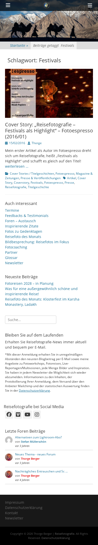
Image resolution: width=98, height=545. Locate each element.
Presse (69, 182)
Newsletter (14, 262)
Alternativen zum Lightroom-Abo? (38, 437)
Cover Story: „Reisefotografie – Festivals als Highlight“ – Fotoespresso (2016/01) (49, 130)
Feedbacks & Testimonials (26, 215)
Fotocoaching (16, 247)
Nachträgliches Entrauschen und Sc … (41, 471)
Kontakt (11, 512)
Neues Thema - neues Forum (35, 454)
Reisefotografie (15, 187)
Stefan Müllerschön (33, 441)
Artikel (71, 178)
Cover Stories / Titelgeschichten (32, 173)
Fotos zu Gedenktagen (23, 231)
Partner (11, 252)
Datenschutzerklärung (34, 390)
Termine (12, 210)
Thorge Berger (30, 458)
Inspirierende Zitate (21, 226)
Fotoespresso (65, 173)
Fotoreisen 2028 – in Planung (29, 283)
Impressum (14, 502)
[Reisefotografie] (46, 5)
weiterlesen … (16, 166)
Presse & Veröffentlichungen (41, 178)
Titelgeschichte (38, 187)
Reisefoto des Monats (23, 236)
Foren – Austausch (20, 220)
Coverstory (21, 182)
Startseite (19, 45)
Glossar (11, 257)
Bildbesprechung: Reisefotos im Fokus (37, 241)
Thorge (37, 143)
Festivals (37, 182)
